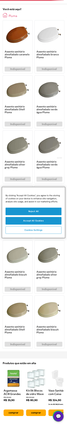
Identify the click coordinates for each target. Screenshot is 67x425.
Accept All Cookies (33, 220)
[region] (33, 212)
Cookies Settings (33, 230)
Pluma (13, 16)
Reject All (33, 211)
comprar (13, 412)
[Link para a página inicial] (5, 15)
